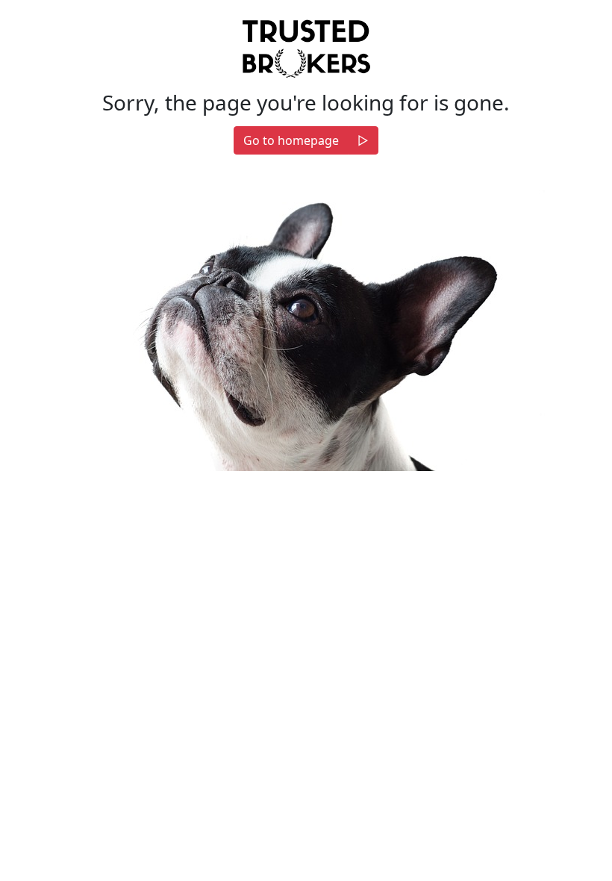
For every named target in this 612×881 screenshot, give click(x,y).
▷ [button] (363, 140)
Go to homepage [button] (291, 140)
